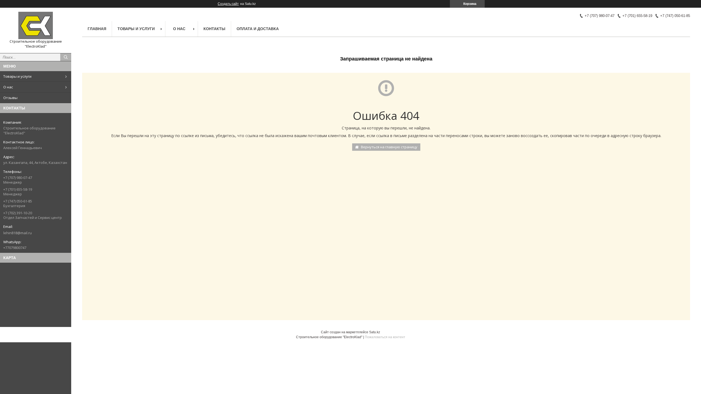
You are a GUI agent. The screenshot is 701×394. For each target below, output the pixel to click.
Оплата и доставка (258, 29)
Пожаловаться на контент (385, 337)
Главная (97, 29)
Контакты (214, 29)
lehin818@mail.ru (17, 232)
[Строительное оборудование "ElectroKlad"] (35, 25)
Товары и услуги (17, 76)
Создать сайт (228, 4)
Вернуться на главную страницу (389, 146)
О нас (8, 87)
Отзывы (10, 97)
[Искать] (65, 57)
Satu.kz (374, 332)
